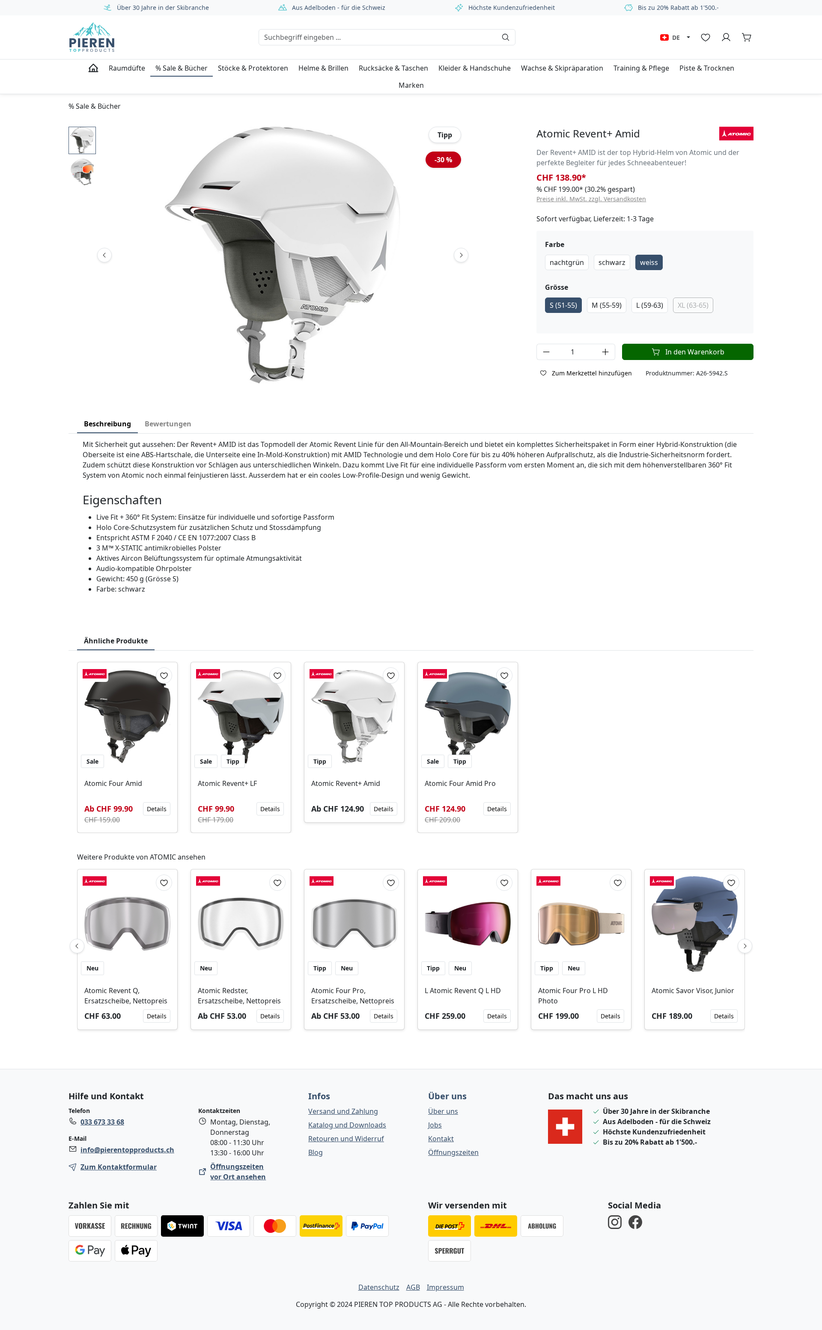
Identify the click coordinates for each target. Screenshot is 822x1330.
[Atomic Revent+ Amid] (354, 716)
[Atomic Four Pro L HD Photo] (581, 924)
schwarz (612, 262)
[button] (82, 140)
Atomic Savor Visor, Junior (693, 990)
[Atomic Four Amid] (127, 716)
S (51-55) (563, 305)
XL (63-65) (693, 305)
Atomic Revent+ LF (227, 783)
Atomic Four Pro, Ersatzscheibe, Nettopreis (352, 996)
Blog (315, 1152)
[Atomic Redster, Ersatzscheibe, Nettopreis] (241, 924)
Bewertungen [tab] (168, 423)
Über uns (447, 1096)
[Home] (93, 68)
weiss (649, 262)
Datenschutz (378, 1287)
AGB (413, 1287)
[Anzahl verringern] (546, 352)
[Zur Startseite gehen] (91, 37)
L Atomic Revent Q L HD (463, 990)
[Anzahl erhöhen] (605, 352)
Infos (319, 1096)
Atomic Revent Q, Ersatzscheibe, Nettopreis (125, 996)
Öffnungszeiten (453, 1152)
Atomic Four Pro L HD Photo (573, 996)
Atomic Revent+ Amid (345, 783)
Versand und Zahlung (343, 1111)
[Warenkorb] (747, 37)
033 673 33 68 (102, 1122)
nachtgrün (567, 262)
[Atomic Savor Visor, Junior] (695, 924)
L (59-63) (649, 305)
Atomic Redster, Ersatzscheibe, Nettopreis (239, 996)
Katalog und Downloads (347, 1125)
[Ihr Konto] (726, 37)
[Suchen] (505, 37)
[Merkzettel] (705, 37)
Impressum (445, 1287)
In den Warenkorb (694, 352)
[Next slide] (461, 255)
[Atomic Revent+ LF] (241, 716)
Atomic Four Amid (113, 783)
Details (157, 809)
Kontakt (441, 1138)
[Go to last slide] (104, 255)
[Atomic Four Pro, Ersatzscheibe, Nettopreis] (354, 924)
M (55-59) (607, 305)
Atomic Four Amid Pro (460, 783)
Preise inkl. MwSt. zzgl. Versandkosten (591, 199)
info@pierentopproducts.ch (127, 1149)
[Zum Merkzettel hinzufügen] (164, 675)
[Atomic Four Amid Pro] (468, 716)
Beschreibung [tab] (107, 423)
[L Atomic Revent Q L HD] (468, 924)
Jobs (435, 1125)
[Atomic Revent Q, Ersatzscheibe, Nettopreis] (127, 924)
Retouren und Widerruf (346, 1138)
